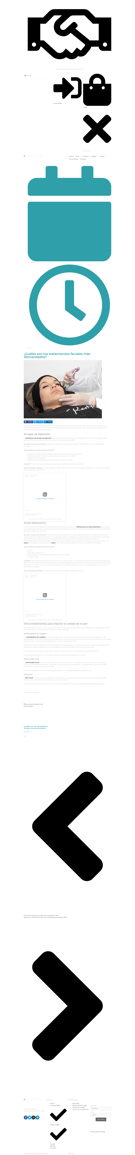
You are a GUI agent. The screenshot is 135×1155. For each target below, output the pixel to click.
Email (92, 1112)
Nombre (93, 1105)
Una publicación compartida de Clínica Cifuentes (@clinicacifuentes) (45, 519)
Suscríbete (101, 1119)
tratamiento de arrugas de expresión (38, 438)
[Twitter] (30, 1117)
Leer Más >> (28, 731)
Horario (28, 75)
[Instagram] (33, 1117)
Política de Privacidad (98, 1132)
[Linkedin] (37, 1117)
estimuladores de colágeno (36, 637)
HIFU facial (29, 678)
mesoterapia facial (32, 662)
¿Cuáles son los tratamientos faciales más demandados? (36, 727)
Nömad (71, 1153)
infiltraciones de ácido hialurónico (88, 527)
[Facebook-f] (26, 1117)
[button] (38, 75)
